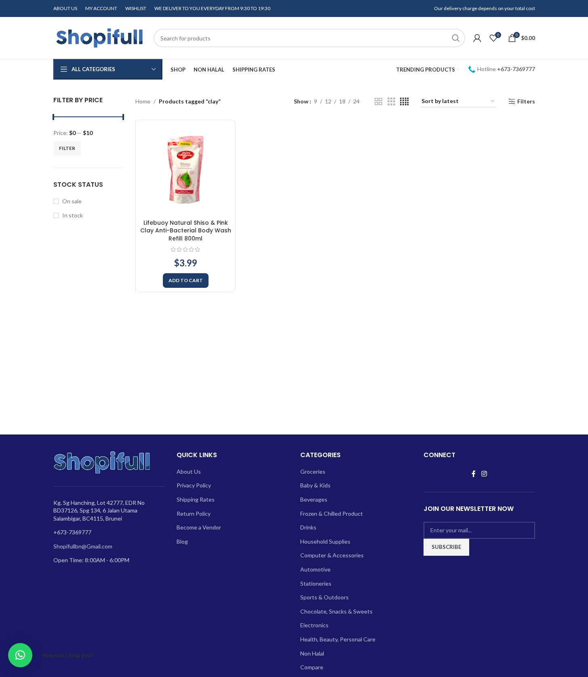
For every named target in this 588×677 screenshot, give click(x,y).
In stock (72, 215)
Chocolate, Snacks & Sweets (336, 611)
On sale (72, 201)
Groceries (312, 471)
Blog (182, 541)
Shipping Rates (196, 499)
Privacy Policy (194, 485)
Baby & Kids (315, 485)
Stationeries (315, 583)
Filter (67, 148)
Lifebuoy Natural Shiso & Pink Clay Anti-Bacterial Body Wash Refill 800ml (185, 231)
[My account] (477, 38)
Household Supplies (325, 541)
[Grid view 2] (378, 102)
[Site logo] (99, 37)
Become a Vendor (199, 527)
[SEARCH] (456, 38)
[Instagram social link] (483, 474)
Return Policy (194, 513)
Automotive (315, 569)
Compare (311, 667)
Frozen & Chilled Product (331, 513)
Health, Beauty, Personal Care (337, 639)
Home (142, 101)
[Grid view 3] (391, 102)
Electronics (314, 625)
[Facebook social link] (473, 474)
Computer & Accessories (332, 555)
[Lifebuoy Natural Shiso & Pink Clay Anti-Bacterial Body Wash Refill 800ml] (185, 169)
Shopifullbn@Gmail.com (82, 546)
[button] (186, 280)
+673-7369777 (516, 68)
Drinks (308, 527)
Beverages (313, 499)
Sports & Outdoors (324, 597)
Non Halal (312, 653)
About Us (189, 471)
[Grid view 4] (404, 102)
